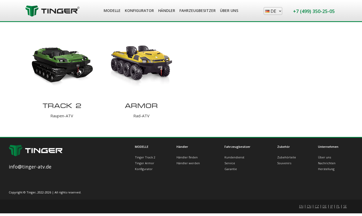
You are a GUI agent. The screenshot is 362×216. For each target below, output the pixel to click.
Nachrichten (326, 163)
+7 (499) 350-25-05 (314, 11)
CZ (317, 206)
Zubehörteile (286, 157)
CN (309, 206)
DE (325, 206)
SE (345, 206)
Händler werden (188, 163)
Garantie (230, 169)
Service (229, 163)
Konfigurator (144, 169)
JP (331, 206)
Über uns (324, 157)
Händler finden (187, 157)
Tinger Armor (144, 163)
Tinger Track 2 (145, 157)
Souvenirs (284, 163)
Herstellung (326, 169)
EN (301, 206)
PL (338, 206)
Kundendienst (234, 157)
